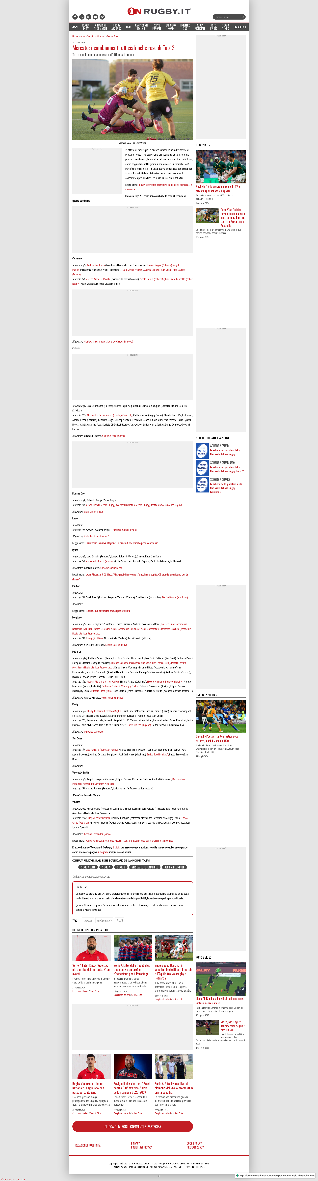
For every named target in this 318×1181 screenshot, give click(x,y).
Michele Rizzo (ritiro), (102, 691)
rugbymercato (104, 920)
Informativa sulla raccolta (12, 1179)
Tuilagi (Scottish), (124, 415)
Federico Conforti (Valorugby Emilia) (120, 686)
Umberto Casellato (94, 731)
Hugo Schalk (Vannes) (132, 270)
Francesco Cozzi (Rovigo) (124, 530)
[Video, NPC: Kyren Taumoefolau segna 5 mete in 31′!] (207, 1028)
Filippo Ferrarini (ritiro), (98, 818)
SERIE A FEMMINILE (174, 867)
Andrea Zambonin (96, 265)
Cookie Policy (194, 1143)
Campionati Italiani (96, 36)
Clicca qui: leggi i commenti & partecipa (133, 1126)
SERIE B (121, 867)
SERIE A (106, 867)
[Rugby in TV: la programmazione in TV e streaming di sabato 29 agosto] (221, 167)
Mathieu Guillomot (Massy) (99, 561)
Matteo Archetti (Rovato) (98, 279)
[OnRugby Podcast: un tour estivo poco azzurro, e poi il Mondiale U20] (221, 717)
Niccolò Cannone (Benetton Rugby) (165, 681)
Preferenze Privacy (142, 1147)
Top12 (119, 920)
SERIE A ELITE (88, 867)
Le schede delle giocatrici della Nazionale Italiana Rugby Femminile (226, 488)
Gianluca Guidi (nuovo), (95, 341)
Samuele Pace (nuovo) (113, 436)
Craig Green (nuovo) (94, 512)
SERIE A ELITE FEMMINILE (145, 867)
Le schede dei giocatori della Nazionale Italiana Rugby (225, 452)
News (82, 36)
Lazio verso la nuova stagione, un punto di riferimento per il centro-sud (122, 543)
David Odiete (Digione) (139, 725)
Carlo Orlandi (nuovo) (111, 568)
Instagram (103, 852)
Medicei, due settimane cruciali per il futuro (108, 611)
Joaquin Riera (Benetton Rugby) (102, 681)
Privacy (135, 1143)
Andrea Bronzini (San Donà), (158, 270)
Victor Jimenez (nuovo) (112, 697)
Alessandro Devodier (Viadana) (98, 784)
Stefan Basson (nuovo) (116, 645)
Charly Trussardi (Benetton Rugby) (104, 711)
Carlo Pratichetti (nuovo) (96, 536)
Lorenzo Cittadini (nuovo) (120, 341)
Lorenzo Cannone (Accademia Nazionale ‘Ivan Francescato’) (140, 663)
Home (75, 36)
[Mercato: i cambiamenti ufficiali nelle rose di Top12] (132, 100)
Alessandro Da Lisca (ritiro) (100, 415)
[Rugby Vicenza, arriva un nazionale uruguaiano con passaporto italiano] (91, 1067)
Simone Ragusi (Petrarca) (159, 265)
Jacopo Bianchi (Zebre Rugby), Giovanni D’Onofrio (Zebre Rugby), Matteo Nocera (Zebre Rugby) (134, 505)
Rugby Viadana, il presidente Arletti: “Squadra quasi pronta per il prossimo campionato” (130, 840)
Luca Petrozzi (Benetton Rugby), (102, 749)
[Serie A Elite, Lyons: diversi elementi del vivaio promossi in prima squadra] (174, 1067)
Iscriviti (116, 847)
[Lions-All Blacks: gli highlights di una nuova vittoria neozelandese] (221, 979)
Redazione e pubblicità (88, 1145)
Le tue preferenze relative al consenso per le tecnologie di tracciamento (275, 1175)
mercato (88, 920)
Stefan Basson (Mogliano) (175, 597)
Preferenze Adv (195, 1147)
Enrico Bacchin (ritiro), (158, 754)
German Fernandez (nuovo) (97, 834)
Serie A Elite (112, 36)
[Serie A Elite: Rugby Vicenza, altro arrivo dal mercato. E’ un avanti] (91, 948)
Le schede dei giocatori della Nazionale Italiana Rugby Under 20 (227, 469)
